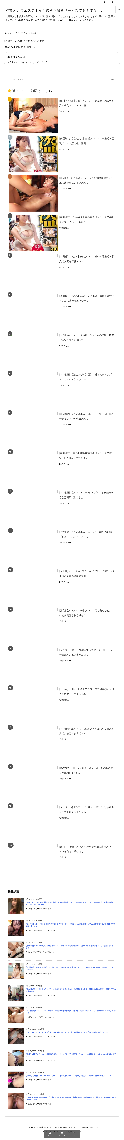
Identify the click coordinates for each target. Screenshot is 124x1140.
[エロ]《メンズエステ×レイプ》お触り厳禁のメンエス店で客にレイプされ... (86, 180)
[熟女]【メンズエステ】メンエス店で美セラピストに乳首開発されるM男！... (86, 613)
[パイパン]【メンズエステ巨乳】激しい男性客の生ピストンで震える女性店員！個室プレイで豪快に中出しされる (67, 1032)
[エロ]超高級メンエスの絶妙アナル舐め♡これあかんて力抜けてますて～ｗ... (86, 731)
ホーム (9, 33)
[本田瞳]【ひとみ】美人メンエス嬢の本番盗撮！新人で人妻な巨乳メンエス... (86, 259)
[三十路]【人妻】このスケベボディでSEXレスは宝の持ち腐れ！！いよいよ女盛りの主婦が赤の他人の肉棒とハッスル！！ (70, 1076)
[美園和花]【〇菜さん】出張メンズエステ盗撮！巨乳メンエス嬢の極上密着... (86, 141)
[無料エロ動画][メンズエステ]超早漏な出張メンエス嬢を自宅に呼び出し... (86, 849)
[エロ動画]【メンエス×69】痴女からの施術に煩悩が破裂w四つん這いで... (86, 338)
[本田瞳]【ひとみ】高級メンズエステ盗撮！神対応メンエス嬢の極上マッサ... (86, 298)
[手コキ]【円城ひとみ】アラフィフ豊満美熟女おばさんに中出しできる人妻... (86, 692)
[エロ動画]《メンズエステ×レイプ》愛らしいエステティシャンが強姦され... (86, 416)
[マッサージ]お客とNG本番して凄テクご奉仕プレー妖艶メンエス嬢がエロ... (86, 652)
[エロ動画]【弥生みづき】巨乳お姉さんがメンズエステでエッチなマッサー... (86, 377)
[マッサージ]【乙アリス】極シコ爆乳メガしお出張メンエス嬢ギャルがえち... (86, 810)
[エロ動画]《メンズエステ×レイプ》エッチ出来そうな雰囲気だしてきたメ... (86, 495)
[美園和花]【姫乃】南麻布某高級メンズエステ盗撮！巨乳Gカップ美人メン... (85, 456)
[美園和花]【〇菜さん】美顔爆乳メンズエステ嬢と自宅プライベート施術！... (86, 220)
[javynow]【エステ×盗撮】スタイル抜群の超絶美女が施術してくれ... (86, 770)
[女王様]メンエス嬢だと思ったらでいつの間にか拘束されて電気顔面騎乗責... (86, 574)
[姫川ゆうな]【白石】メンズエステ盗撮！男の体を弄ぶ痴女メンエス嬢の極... (86, 103)
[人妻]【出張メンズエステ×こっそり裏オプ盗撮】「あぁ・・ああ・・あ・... (86, 534)
